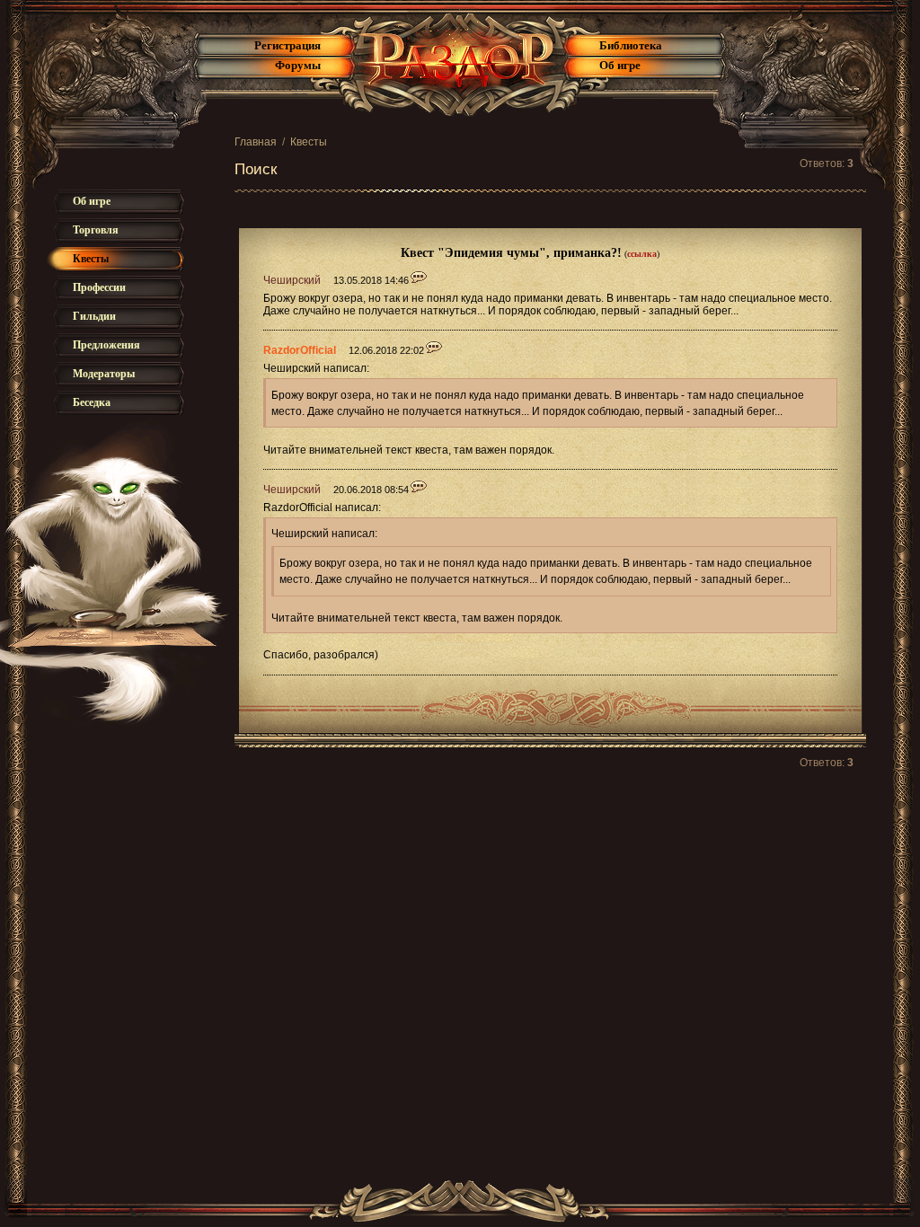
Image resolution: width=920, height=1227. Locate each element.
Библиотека (630, 45)
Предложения (106, 345)
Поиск (255, 169)
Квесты (308, 142)
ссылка (642, 254)
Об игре (620, 65)
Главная (255, 142)
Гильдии (94, 316)
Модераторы (104, 373)
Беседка (92, 402)
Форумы (298, 65)
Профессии (99, 287)
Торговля (96, 230)
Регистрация (287, 45)
